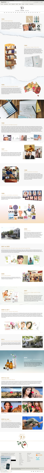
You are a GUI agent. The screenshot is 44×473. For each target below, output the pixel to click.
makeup (13, 4)
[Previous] (40, 142)
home (23, 4)
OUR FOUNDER (17, 10)
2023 (39, 12)
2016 (33, 12)
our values (20, 455)
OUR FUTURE (27, 10)
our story (20, 454)
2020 (37, 12)
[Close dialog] (10, 456)
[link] (6, 464)
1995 (8, 12)
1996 (11, 12)
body (17, 4)
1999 (17, 12)
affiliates (20, 463)
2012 (30, 12)
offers (26, 4)
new (2, 4)
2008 (28, 12)
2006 (24, 12)
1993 (4, 12)
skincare (6, 4)
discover (31, 4)
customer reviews (21, 462)
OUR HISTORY (22, 10)
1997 (13, 12)
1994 (6, 12)
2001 (22, 12)
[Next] (42, 142)
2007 (26, 12)
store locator (28, 454)
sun (10, 4)
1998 (15, 12)
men (20, 4)
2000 (19, 12)
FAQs (27, 455)
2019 (35, 12)
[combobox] (14, 2)
